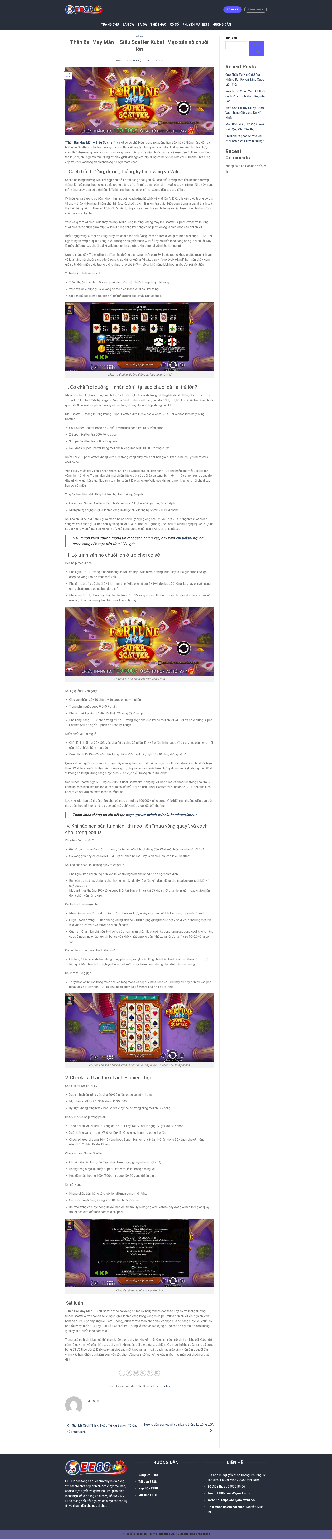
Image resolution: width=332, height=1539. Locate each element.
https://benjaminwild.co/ (238, 1500)
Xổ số (174, 24)
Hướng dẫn (222, 24)
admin (159, 60)
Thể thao (158, 24)
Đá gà (142, 24)
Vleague (183, 1534)
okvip (153, 1534)
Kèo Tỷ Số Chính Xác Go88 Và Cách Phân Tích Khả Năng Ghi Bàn (245, 96)
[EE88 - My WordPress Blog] (84, 10)
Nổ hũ (139, 37)
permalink (164, 1386)
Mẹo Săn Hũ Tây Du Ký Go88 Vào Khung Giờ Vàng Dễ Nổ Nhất (244, 113)
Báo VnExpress (200, 1534)
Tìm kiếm (231, 38)
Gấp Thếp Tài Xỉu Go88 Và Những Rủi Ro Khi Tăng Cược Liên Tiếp (244, 79)
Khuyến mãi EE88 (195, 24)
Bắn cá (128, 24)
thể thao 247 (167, 1534)
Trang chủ (110, 24)
